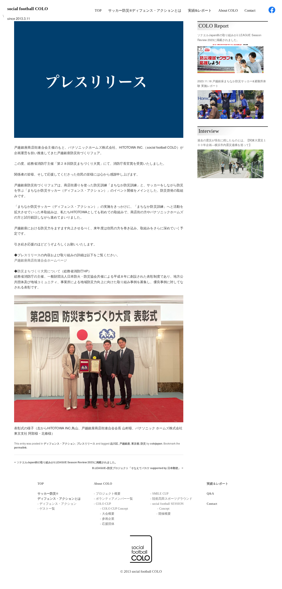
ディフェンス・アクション (59, 443)
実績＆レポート (217, 483)
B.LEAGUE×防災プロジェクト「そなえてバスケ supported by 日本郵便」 (136, 468)
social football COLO (27, 8)
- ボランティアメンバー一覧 (113, 498)
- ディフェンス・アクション (56, 503)
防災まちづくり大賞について (38, 271)
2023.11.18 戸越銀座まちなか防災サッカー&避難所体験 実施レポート (231, 83)
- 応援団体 (107, 523)
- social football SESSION (167, 503)
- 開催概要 (163, 513)
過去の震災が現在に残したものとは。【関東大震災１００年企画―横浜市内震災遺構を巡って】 (231, 142)
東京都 (135, 443)
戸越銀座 (124, 443)
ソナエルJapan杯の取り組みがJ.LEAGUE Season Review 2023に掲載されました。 (67, 462)
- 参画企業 (107, 518)
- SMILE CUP (159, 493)
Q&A (210, 493)
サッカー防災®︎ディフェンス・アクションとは (144, 10)
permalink (20, 447)
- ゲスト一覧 (46, 508)
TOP (98, 10)
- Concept (163, 508)
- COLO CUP (102, 503)
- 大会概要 (107, 513)
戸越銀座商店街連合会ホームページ (40, 260)
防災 (143, 443)
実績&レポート (200, 10)
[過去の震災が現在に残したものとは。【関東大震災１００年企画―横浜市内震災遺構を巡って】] (230, 164)
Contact (250, 10)
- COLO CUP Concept (114, 508)
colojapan (156, 443)
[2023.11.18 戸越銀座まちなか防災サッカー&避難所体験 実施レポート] (230, 104)
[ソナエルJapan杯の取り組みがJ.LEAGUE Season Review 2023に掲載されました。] (230, 58)
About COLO (228, 10)
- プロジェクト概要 (107, 493)
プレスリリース (86, 443)
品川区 (114, 443)
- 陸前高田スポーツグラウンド (171, 498)
